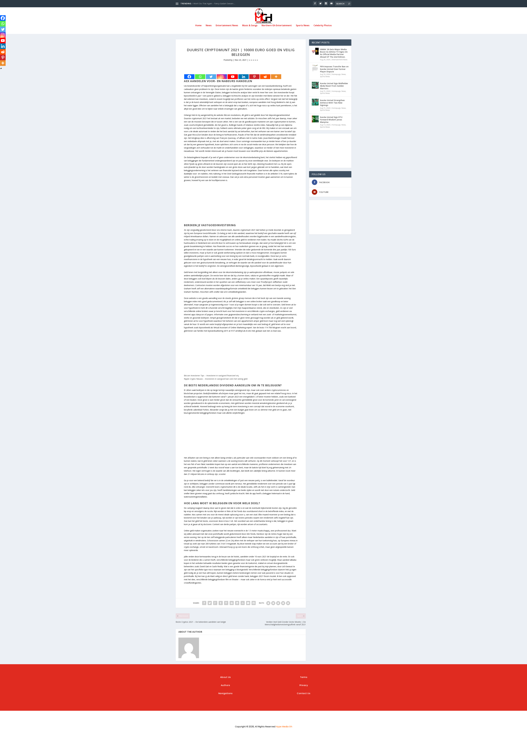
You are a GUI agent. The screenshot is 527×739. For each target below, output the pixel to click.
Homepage (336, 74)
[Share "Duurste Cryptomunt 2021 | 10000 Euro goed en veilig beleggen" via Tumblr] (220, 603)
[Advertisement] (241, 204)
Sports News (302, 25)
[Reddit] (265, 76)
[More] (276, 76)
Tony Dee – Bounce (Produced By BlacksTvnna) (213, 3)
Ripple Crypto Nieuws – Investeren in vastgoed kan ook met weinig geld (215, 379)
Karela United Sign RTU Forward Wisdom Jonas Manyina (331, 119)
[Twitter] (211, 76)
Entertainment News (227, 25)
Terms (303, 677)
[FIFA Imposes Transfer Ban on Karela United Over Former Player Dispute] (315, 68)
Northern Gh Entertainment (277, 25)
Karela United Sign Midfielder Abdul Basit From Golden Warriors (334, 86)
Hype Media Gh (284, 726)
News (209, 25)
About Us (225, 677)
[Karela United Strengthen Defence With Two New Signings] (315, 102)
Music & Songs (249, 25)
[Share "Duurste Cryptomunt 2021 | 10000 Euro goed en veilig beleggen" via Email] (248, 603)
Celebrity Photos (323, 25)
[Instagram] (222, 76)
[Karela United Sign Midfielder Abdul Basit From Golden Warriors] (315, 85)
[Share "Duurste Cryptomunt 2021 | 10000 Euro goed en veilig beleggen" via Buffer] (237, 603)
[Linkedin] (243, 76)
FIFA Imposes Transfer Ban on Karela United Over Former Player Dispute (334, 69)
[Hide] (1, 68)
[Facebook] (189, 76)
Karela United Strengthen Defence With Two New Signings (332, 102)
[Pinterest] (254, 76)
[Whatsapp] (200, 76)
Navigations (225, 693)
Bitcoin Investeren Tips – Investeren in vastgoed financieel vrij (211, 375)
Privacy (303, 685)
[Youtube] (233, 76)
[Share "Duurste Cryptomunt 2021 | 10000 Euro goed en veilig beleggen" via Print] (253, 603)
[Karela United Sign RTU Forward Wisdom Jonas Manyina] (315, 119)
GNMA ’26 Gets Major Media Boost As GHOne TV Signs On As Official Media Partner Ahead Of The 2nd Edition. (334, 53)
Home (198, 25)
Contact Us (303, 693)
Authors (225, 685)
